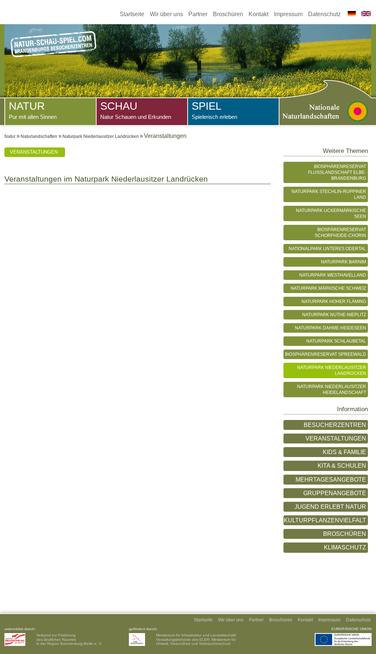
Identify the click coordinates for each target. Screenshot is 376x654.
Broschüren (228, 14)
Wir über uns (166, 14)
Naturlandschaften (39, 136)
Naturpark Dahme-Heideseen (330, 327)
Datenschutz (324, 14)
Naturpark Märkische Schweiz (328, 288)
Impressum (288, 14)
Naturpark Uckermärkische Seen (331, 213)
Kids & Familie (344, 452)
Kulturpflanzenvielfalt (325, 520)
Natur (33, 110)
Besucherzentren (335, 425)
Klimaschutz (345, 547)
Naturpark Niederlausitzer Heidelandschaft (331, 389)
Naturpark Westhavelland (332, 275)
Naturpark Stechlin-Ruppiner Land (329, 194)
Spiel (214, 110)
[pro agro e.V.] (14, 639)
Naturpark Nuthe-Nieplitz (334, 314)
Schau (135, 110)
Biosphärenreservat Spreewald (325, 354)
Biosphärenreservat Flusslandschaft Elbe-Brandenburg (337, 172)
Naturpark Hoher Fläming (333, 301)
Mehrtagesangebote (331, 479)
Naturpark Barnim (343, 261)
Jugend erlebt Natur (330, 507)
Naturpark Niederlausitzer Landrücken (100, 136)
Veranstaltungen (34, 152)
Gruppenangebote (334, 493)
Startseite (132, 14)
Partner (197, 14)
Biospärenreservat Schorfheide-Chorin (340, 232)
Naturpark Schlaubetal (336, 341)
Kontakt (258, 14)
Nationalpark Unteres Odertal (327, 248)
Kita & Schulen (342, 466)
